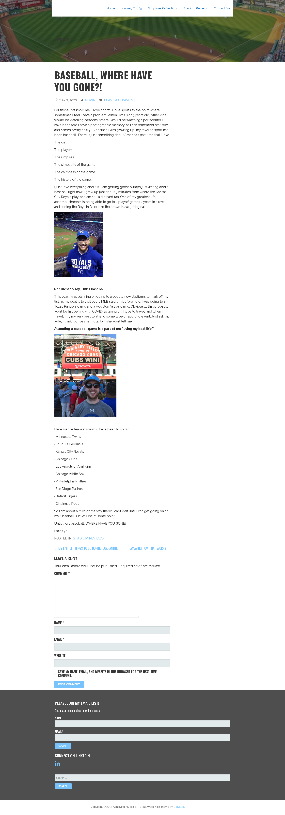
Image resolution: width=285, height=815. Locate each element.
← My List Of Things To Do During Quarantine (86, 548)
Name (59, 622)
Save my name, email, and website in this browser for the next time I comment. (108, 673)
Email (59, 639)
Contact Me (222, 8)
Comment (62, 573)
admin (90, 100)
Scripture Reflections (163, 8)
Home (111, 8)
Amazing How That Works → (150, 548)
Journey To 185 (131, 8)
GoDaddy (179, 806)
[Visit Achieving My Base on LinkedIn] (57, 765)
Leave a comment (120, 100)
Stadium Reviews (196, 8)
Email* (59, 731)
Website (59, 655)
